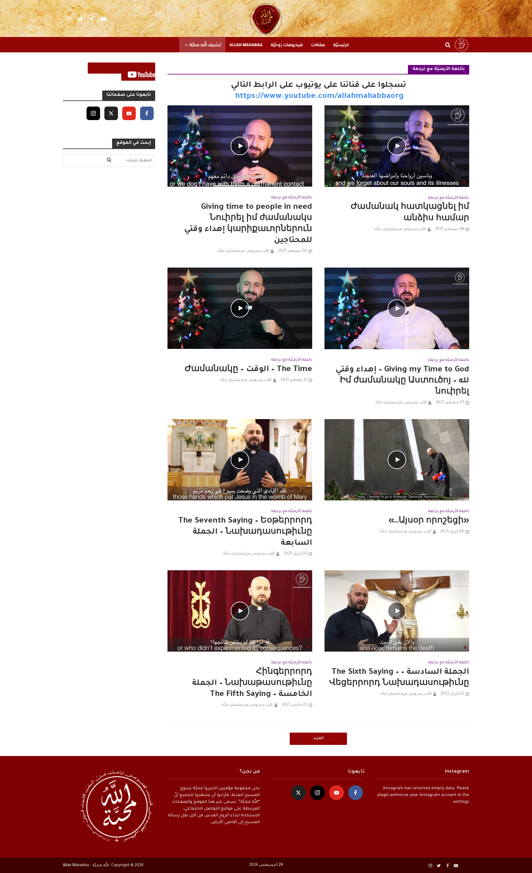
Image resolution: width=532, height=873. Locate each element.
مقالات (318, 45)
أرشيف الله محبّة (205, 45)
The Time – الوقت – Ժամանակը (248, 370)
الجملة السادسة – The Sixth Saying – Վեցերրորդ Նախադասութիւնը (399, 678)
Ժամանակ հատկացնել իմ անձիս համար (410, 213)
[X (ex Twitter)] (111, 113)
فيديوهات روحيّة (287, 45)
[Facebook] (147, 113)
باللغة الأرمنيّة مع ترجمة (448, 198)
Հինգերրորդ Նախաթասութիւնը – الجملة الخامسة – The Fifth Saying (252, 683)
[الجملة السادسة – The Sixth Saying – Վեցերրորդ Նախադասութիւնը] (396, 611)
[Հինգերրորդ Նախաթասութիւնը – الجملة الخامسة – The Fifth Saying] (239, 611)
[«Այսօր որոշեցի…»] (396, 460)
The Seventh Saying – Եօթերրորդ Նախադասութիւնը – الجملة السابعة (245, 532)
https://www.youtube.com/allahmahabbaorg (318, 96)
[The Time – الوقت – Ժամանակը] (239, 309)
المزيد (318, 738)
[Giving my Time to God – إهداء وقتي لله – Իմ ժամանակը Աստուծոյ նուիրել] (396, 309)
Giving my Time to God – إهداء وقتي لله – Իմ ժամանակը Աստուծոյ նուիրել (402, 381)
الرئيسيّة (341, 45)
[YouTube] (129, 113)
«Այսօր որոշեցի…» (429, 521)
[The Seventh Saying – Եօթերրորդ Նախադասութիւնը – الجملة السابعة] (239, 460)
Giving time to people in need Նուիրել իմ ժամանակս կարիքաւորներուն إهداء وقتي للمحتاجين (248, 224)
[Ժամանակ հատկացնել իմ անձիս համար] (396, 146)
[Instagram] (93, 113)
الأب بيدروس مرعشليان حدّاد (400, 229)
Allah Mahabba (246, 45)
